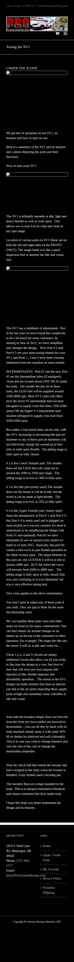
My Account (51, 869)
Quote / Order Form (52, 857)
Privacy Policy (52, 878)
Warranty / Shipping (49, 890)
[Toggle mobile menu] (66, 33)
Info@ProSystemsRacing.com (53, 6)
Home (47, 846)
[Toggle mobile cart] (57, 33)
